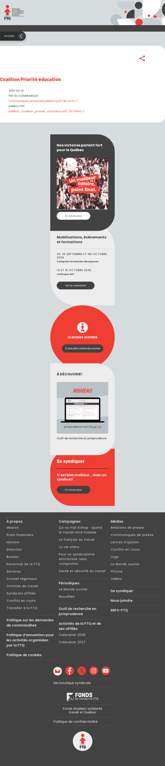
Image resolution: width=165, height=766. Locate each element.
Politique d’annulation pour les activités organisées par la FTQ (30, 640)
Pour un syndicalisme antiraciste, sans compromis (77, 559)
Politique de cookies (24, 654)
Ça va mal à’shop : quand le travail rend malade (80, 529)
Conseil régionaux (22, 579)
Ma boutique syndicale (72, 682)
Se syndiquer (122, 590)
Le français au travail (77, 539)
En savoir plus (73, 216)
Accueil (9, 36)
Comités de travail (22, 586)
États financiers (20, 535)
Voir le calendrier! (75, 285)
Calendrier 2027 (72, 642)
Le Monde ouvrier (73, 589)
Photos (116, 571)
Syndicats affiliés (21, 593)
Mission (13, 527)
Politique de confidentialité (75, 721)
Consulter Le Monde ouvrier (82, 348)
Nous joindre (122, 600)
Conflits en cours (21, 601)
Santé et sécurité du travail (82, 571)
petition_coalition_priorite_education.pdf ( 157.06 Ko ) (46, 111)
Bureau (12, 557)
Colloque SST (65, 274)
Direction (14, 549)
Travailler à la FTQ (22, 608)
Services (14, 571)
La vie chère (69, 547)
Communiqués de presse (132, 535)
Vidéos (116, 579)
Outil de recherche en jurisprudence (77, 611)
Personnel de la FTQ (23, 564)
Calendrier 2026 (72, 635)
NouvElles (67, 596)
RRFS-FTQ (119, 610)
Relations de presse (127, 527)
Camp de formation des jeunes (78, 261)
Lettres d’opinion (125, 542)
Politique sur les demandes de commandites (30, 623)
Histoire (13, 542)
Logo (115, 557)
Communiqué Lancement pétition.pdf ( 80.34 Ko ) (43, 101)
